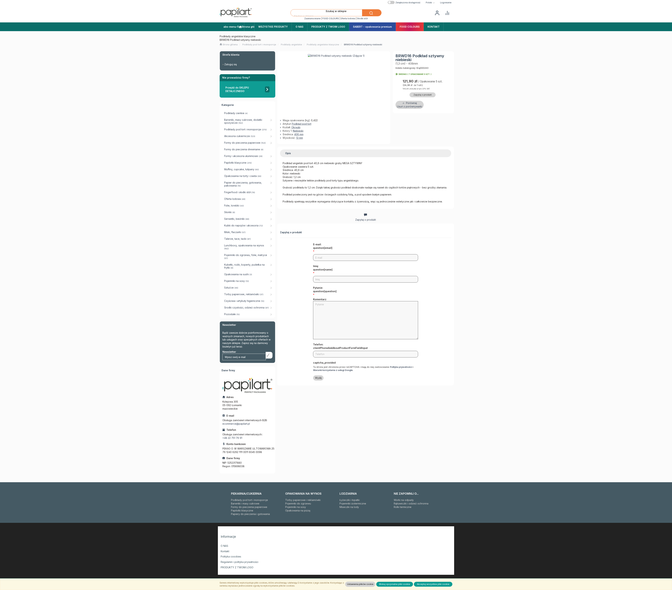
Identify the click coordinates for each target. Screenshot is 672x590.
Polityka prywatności (401, 367)
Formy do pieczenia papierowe (249, 506)
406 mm (298, 134)
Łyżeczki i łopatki (350, 499)
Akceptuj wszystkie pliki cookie (433, 584)
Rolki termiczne (402, 506)
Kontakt (225, 551)
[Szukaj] (371, 12)
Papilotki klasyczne (242, 510)
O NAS (224, 545)
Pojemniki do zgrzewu (298, 503)
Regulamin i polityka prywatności (239, 561)
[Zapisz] (269, 355)
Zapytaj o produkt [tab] (365, 219)
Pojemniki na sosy (295, 506)
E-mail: (322, 246)
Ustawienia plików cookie (360, 584)
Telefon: (340, 346)
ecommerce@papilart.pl (236, 423)
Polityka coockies (231, 556)
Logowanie (445, 2)
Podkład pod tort (301, 123)
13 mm (299, 137)
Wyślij (318, 377)
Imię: (322, 268)
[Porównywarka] (447, 12)
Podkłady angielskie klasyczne (323, 44)
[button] (430, 2)
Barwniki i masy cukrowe (245, 503)
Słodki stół (362, 18)
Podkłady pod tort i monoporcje (259, 44)
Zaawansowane (312, 18)
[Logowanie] (437, 12)
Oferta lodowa (348, 18)
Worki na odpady (404, 499)
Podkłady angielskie (291, 44)
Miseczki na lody (349, 506)
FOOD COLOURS (330, 18)
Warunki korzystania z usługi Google (333, 370)
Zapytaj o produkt (423, 94)
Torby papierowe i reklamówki (303, 499)
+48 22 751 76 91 (232, 437)
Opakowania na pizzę (297, 510)
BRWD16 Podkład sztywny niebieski (363, 44)
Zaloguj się (230, 64)
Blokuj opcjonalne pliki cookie (394, 584)
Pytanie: (325, 289)
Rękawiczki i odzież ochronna (411, 503)
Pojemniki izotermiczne (353, 503)
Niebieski (298, 130)
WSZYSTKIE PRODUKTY (273, 26)
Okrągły (295, 127)
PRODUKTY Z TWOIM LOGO (237, 567)
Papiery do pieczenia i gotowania (250, 513)
